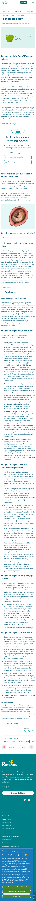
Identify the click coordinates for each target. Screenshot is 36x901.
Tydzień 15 (7, 11)
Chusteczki (5, 816)
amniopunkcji (27, 627)
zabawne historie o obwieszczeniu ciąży (17, 692)
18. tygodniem (24, 613)
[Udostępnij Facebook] (25, 731)
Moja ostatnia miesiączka (15, 157)
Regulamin (5, 843)
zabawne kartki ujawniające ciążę (12, 112)
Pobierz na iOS (6, 825)
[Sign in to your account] (29, 2)
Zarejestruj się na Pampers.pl (10, 836)
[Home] (3, 15)
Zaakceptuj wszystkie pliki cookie (17, 887)
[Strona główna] (5, 2)
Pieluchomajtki (6, 819)
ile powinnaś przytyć (19, 594)
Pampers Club (6, 822)
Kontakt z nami (6, 840)
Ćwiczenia (7, 429)
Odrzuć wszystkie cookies (16, 891)
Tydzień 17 (29, 11)
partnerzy (16, 860)
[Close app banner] (33, 894)
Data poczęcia (12, 162)
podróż (6, 545)
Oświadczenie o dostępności (10, 846)
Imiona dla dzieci (9, 741)
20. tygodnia (13, 303)
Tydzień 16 (18, 11)
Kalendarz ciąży (23, 741)
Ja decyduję (16, 896)
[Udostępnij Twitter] (29, 731)
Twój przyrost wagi (18, 583)
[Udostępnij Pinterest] (33, 731)
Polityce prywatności (24, 873)
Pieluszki (4, 813)
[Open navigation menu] (33, 2)
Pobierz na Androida (8, 829)
